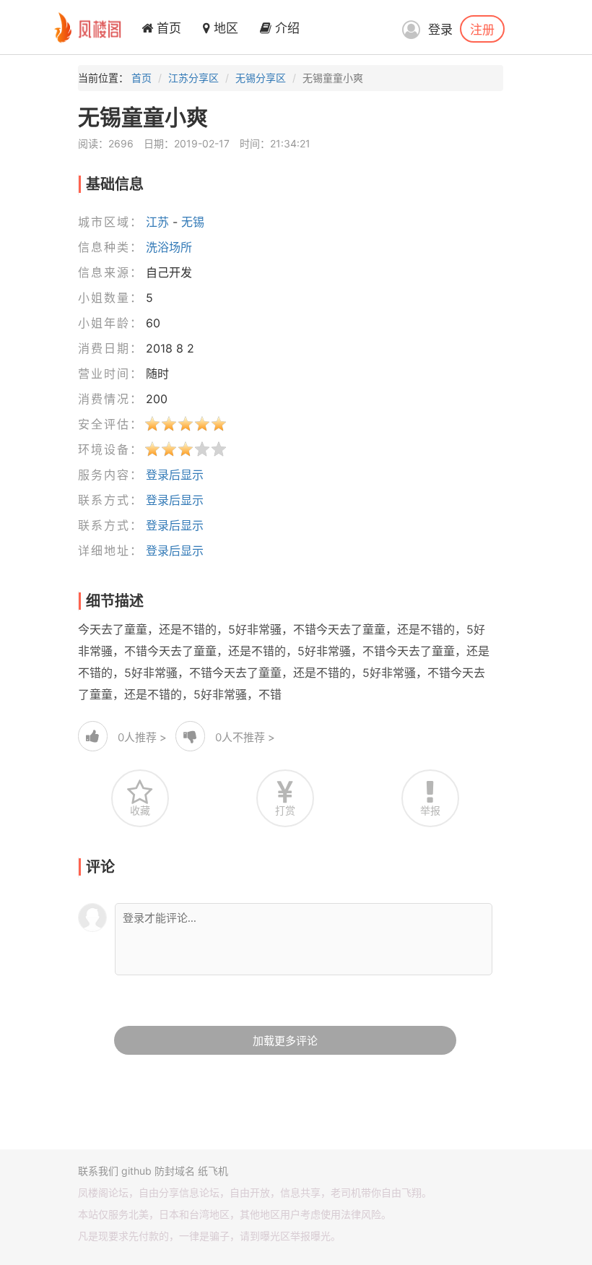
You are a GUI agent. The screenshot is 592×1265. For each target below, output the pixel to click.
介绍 (285, 28)
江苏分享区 (193, 78)
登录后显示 (175, 474)
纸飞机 (213, 1171)
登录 (440, 29)
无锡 (192, 222)
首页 (167, 28)
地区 (224, 28)
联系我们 (98, 1171)
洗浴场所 (169, 247)
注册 (482, 29)
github (136, 1171)
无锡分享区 (260, 78)
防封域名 (174, 1171)
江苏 (157, 222)
